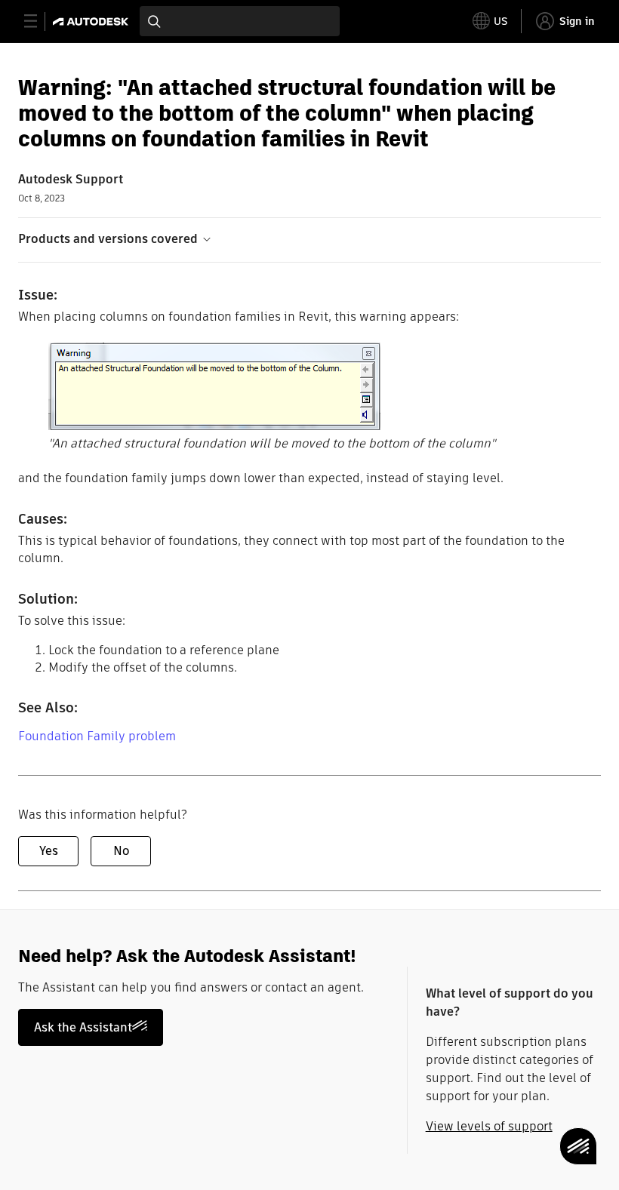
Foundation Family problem (97, 736)
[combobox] (240, 21)
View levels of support (489, 1126)
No (121, 850)
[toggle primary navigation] (39, 21)
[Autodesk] (92, 21)
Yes (48, 850)
